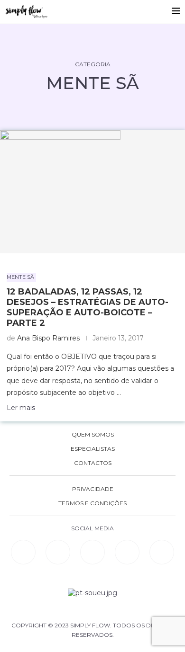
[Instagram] (92, 552)
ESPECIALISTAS (93, 449)
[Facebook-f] (58, 552)
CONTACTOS (92, 463)
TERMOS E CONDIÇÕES (92, 503)
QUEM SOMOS (93, 435)
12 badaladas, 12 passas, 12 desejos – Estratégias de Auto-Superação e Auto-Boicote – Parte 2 (87, 307)
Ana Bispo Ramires (48, 338)
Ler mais (21, 407)
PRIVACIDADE (92, 489)
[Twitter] (161, 552)
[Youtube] (127, 552)
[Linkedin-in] (23, 552)
